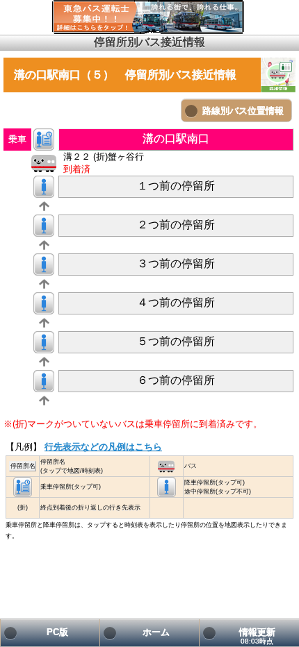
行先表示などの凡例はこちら (103, 447)
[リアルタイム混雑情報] (278, 75)
